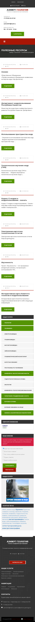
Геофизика (8, 328)
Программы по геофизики (13, 367)
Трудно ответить (8, 457)
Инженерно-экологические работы (16, 373)
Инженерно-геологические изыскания (18, 390)
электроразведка (11, 525)
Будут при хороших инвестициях (13, 448)
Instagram (14, 553)
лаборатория (22, 517)
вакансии (18, 511)
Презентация (21, 586)
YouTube (22, 553)
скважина (22, 521)
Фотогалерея (5, 588)
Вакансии (21, 2)
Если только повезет (10, 451)
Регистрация (15, 5)
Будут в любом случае (10, 460)
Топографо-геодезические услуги (16, 396)
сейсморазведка (12, 521)
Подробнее (8, 86)
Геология (7, 322)
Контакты (18, 34)
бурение (19, 509)
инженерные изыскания (10, 517)
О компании (11, 586)
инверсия (23, 515)
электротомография (11, 528)
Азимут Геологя (16, 619)
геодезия (25, 511)
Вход (23, 5)
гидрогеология (22, 513)
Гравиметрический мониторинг (15, 356)
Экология (7, 384)
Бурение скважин (6, 578)
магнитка (5, 519)
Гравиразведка (9, 339)
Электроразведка (10, 334)
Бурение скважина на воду (13, 407)
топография (16, 523)
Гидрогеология (5, 573)
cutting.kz (4, 426)
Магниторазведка (10, 345)
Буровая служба (10, 401)
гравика (4, 515)
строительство (7, 523)
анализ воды (11, 509)
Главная (3, 586)
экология (23, 523)
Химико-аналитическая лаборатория (17, 413)
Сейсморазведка (10, 351)
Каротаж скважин (10, 362)
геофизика (12, 513)
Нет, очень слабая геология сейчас (14, 454)
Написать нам (17, 562)
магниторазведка (16, 519)
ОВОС (4, 509)
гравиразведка (13, 515)
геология (5, 513)
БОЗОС (13, 2)
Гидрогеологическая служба (14, 379)
